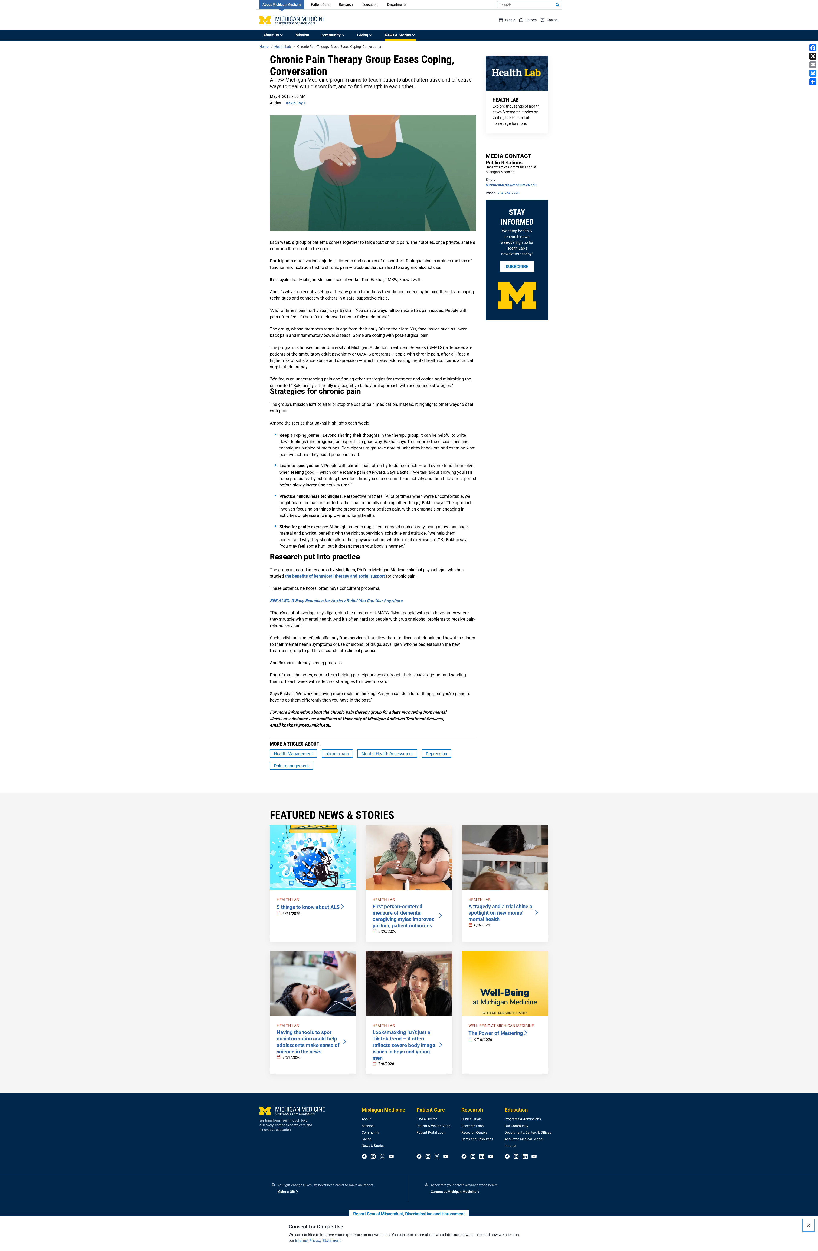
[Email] (813, 64)
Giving (366, 1139)
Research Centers (474, 1132)
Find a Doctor (426, 1119)
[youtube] (391, 1157)
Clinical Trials (471, 1119)
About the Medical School (524, 1139)
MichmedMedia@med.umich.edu (511, 185)
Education (369, 5)
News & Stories (373, 1146)
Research (346, 5)
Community (370, 1132)
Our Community (516, 1126)
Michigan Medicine (383, 1110)
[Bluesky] (813, 73)
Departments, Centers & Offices (528, 1132)
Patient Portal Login (431, 1132)
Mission (302, 35)
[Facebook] (813, 47)
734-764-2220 (508, 193)
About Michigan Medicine (281, 5)
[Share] (813, 81)
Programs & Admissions (523, 1119)
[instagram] (373, 1157)
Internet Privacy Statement (318, 1240)
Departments (396, 5)
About (366, 1119)
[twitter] (382, 1157)
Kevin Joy (294, 103)
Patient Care (320, 5)
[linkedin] (481, 1157)
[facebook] (364, 1157)
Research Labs (472, 1126)
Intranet (510, 1146)
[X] (813, 56)
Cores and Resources (477, 1139)
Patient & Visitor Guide (433, 1126)
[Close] (808, 1225)
